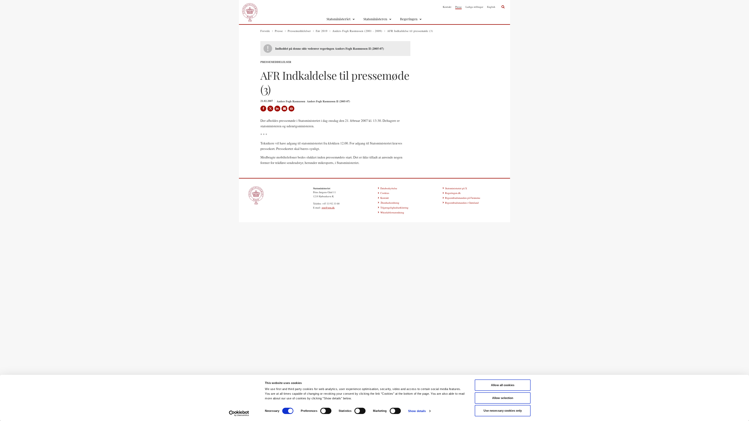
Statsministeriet (339, 19)
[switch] (325, 411)
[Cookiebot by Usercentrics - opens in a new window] (239, 413)
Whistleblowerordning (392, 212)
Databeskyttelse (388, 188)
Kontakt (447, 7)
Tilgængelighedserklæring (394, 207)
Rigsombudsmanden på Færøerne (462, 198)
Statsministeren (375, 19)
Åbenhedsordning (389, 202)
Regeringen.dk (453, 193)
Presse (458, 7)
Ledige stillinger (474, 7)
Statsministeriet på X (456, 188)
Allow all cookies (502, 385)
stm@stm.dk (328, 207)
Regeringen (408, 19)
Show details (417, 411)
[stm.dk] (256, 195)
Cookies (384, 193)
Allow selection (502, 398)
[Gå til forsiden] (250, 7)
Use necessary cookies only (503, 410)
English (491, 7)
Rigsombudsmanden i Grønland (462, 202)
